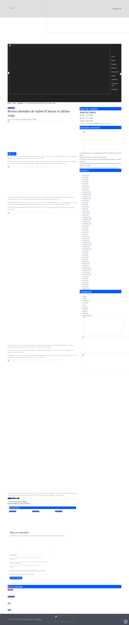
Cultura (113, 75)
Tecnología (114, 89)
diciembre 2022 (86, 267)
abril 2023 (85, 259)
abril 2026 (85, 183)
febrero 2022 (86, 288)
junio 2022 (85, 280)
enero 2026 (85, 190)
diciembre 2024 (86, 217)
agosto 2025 (85, 200)
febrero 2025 (86, 213)
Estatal (113, 60)
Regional (113, 64)
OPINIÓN (114, 79)
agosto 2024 (85, 225)
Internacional (115, 72)
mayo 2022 (85, 282)
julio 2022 (85, 278)
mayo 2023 (85, 257)
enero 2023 (85, 265)
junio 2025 (85, 204)
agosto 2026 (85, 175)
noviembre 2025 (86, 194)
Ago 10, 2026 (36, 523)
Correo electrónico (15, 563)
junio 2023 (85, 255)
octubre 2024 (86, 221)
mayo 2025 (85, 206)
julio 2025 (85, 202)
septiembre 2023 (87, 249)
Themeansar (38, 619)
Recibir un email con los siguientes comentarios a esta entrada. (28, 570)
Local (113, 56)
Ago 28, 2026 (13, 521)
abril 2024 (85, 234)
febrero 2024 (86, 238)
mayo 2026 (85, 181)
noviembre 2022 (86, 270)
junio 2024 (85, 230)
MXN (96, 123)
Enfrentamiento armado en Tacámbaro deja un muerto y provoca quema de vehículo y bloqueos (48, 612)
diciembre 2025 (86, 192)
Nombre (12, 559)
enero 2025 (85, 215)
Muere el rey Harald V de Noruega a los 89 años (18, 516)
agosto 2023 (85, 251)
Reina (34, 119)
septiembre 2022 (87, 274)
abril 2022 (85, 284)
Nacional (113, 68)
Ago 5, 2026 (58, 521)
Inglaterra (24, 119)
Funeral (18, 119)
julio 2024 (85, 227)
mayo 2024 (85, 232)
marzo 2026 (85, 185)
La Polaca (85, 302)
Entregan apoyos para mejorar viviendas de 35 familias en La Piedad (99, 167)
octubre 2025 (86, 196)
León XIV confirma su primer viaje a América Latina (65, 516)
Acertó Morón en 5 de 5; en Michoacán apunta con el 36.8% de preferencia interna (43, 592)
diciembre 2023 (86, 242)
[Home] (8, 73)
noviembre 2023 (86, 244)
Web (11, 567)
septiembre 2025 (87, 198)
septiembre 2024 (87, 223)
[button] (125, 621)
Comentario (13, 555)
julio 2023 (85, 253)
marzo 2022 (85, 286)
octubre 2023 (86, 246)
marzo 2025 (85, 211)
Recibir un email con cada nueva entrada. (22, 574)
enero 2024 (85, 240)
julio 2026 (85, 177)
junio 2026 (85, 179)
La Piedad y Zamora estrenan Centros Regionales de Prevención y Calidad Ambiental (44, 606)
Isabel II (30, 119)
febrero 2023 (86, 263)
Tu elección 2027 (114, 84)
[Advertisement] (64, 30)
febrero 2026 (86, 187)
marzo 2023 (85, 261)
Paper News (29, 619)
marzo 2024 (85, 236)
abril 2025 (85, 209)
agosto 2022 (85, 276)
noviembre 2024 (86, 219)
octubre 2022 (86, 272)
